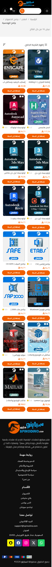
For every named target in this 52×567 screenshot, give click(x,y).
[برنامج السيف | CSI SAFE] (13, 246)
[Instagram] (25, 542)
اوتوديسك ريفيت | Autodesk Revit (18, 219)
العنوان (26, 530)
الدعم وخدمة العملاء (26, 461)
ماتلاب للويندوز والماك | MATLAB (15, 401)
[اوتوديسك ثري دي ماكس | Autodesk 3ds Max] (38, 155)
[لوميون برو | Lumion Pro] (38, 383)
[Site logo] (26, 3)
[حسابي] (5, 11)
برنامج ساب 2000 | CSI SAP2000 (18, 310)
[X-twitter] (33, 542)
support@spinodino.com (26, 526)
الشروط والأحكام (26, 466)
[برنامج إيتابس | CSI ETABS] (38, 246)
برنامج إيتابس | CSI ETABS (42, 265)
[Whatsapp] (41, 542)
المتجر (24, 19)
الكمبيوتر (26, 493)
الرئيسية (33, 19)
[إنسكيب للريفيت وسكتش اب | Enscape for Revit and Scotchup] (13, 64)
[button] (38, 90)
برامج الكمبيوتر (11, 19)
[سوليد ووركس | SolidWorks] (13, 337)
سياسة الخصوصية (26, 474)
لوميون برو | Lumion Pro (42, 401)
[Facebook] (18, 542)
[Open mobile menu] (47, 11)
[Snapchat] (10, 542)
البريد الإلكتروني (26, 521)
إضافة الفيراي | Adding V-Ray (39, 83)
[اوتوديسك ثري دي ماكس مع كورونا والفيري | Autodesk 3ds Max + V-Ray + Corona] (38, 201)
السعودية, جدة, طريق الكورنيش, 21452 (26, 535)
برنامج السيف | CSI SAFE (15, 264)
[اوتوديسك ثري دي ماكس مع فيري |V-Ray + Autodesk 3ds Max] (13, 155)
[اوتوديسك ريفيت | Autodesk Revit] (13, 201)
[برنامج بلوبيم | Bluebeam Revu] (38, 292)
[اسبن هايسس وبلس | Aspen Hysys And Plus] (38, 110)
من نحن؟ (26, 479)
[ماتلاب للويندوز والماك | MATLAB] (13, 383)
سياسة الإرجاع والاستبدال (26, 470)
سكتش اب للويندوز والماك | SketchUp (39, 356)
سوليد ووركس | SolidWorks (19, 356)
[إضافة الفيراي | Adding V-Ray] (38, 64)
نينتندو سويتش (26, 507)
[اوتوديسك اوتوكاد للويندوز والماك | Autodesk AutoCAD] (13, 110)
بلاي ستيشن (26, 498)
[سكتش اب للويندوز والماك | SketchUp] (38, 337)
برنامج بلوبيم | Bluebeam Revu (40, 310)
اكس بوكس (26, 502)
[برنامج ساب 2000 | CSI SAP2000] (13, 292)
